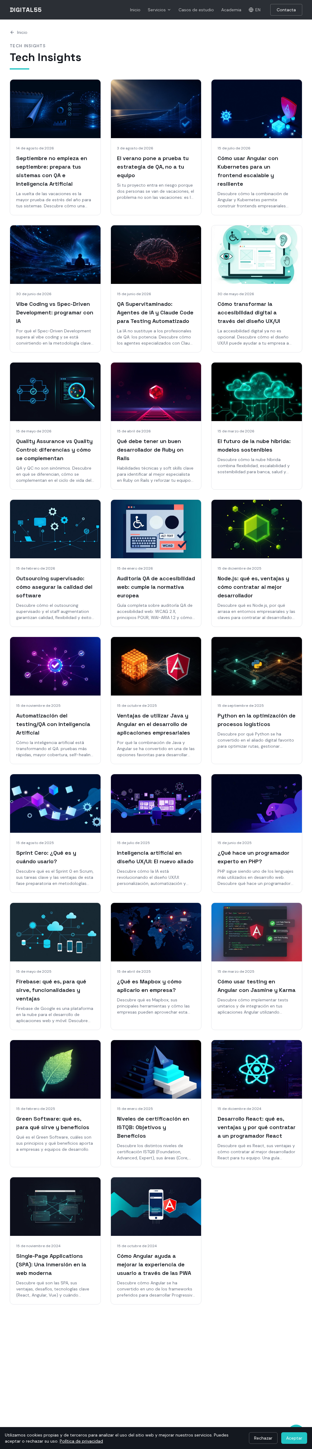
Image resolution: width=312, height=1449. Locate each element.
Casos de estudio (196, 10)
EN (258, 10)
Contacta (286, 10)
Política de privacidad (81, 1441)
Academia (231, 10)
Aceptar (294, 1438)
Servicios (157, 10)
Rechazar (263, 1438)
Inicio (135, 10)
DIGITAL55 (26, 10)
